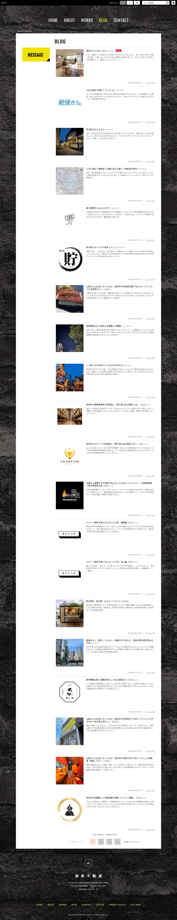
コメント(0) (150, 83)
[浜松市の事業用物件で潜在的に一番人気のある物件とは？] (70, 417)
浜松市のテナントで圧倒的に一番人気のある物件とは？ (111, 443)
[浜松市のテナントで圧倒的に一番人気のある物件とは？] (70, 456)
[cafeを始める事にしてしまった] (70, 102)
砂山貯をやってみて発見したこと (101, 247)
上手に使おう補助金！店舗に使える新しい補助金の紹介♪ (112, 168)
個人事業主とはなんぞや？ (98, 207)
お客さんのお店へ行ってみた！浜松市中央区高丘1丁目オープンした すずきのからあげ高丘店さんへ (119, 720)
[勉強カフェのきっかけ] (70, 63)
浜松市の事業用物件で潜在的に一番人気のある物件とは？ (112, 404)
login (173, 3)
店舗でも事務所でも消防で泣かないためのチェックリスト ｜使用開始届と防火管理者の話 (119, 484)
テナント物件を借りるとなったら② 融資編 (106, 522)
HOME (53, 20)
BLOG (103, 20)
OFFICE (100, 904)
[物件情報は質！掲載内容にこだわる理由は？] (70, 692)
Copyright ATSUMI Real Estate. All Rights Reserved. (88, 915)
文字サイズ (113, 3)
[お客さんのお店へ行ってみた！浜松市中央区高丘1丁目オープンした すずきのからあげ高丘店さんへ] (70, 731)
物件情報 (125, 601)
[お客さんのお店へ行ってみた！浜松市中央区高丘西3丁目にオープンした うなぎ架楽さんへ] (70, 299)
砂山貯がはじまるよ (95, 129)
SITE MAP (135, 904)
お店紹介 (107, 289)
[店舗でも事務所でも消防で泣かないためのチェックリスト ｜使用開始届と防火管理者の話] (70, 495)
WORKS (87, 20)
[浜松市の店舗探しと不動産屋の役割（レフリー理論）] (70, 810)
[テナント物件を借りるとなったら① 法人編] (70, 574)
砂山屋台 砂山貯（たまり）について (103, 601)
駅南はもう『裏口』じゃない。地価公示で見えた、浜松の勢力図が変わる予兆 (119, 641)
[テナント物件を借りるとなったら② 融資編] (70, 535)
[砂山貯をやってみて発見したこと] (70, 259)
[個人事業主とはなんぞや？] (70, 220)
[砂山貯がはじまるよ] (70, 141)
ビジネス (111, 51)
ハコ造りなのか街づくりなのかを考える (104, 365)
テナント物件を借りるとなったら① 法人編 (106, 561)
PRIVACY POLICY (117, 904)
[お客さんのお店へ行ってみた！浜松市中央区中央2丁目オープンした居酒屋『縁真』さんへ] (70, 770)
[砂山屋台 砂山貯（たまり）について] (70, 613)
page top (88, 863)
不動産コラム (145, 405)
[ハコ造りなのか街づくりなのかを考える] (70, 377)
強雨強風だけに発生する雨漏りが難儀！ (104, 325)
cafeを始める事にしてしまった (100, 90)
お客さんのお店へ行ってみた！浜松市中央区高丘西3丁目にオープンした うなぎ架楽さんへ (120, 287)
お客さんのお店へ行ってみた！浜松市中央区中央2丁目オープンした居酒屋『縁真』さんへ (119, 759)
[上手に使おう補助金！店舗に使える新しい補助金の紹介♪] (70, 181)
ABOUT (69, 20)
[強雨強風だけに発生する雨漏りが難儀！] (70, 338)
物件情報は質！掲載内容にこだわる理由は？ (106, 679)
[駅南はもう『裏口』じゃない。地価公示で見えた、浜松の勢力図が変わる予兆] (70, 652)
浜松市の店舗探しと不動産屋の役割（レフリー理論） (110, 797)
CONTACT (121, 20)
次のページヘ (131, 841)
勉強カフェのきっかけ (96, 50)
